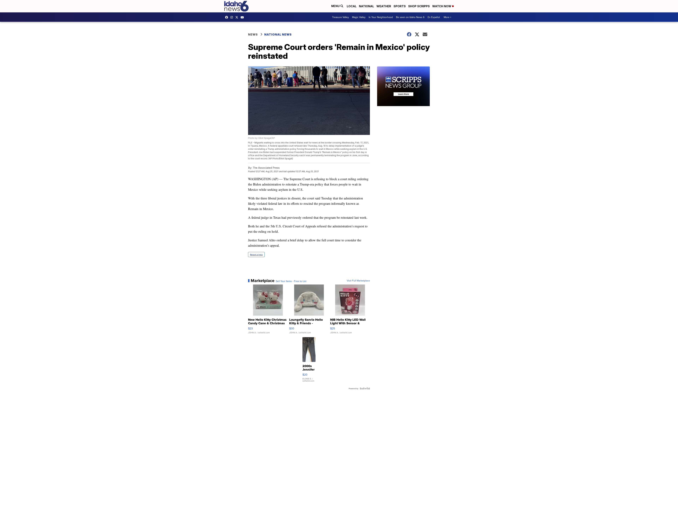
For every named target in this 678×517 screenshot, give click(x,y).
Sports (400, 6)
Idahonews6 (227, 17)
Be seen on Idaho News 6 (410, 17)
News (253, 34)
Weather (383, 6)
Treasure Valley (340, 17)
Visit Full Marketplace (358, 280)
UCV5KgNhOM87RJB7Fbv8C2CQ (243, 17)
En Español (434, 17)
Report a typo (256, 254)
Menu (335, 6)
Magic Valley (358, 17)
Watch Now (442, 6)
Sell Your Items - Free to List (291, 281)
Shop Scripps (419, 6)
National (366, 6)
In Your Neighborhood (381, 17)
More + (447, 17)
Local (351, 6)
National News (278, 34)
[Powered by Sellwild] (365, 388)
